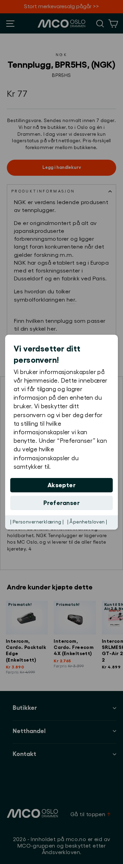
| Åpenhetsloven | (87, 522)
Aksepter (61, 485)
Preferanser (61, 503)
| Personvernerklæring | (37, 522)
